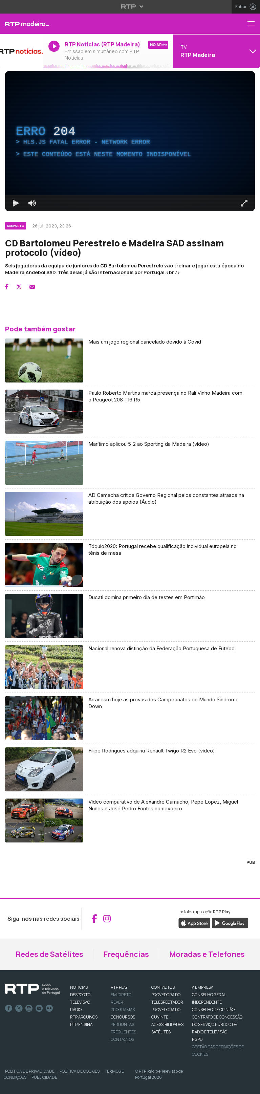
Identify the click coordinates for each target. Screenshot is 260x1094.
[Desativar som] (27, 1086)
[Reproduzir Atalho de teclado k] (11, 1086)
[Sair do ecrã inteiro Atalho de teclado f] (249, 1086)
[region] (130, 547)
